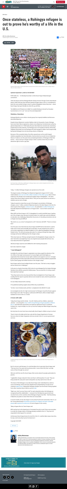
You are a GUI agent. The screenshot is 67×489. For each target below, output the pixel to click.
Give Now (61, 2)
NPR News (5, 14)
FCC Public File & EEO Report (29, 475)
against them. (19, 386)
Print (62, 37)
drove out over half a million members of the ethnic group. (33, 194)
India (35, 388)
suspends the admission (23, 403)
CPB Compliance (41, 475)
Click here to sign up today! (32, 463)
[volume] (7, 6)
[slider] (9, 6)
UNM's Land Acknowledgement (28, 478)
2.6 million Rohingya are (48, 206)
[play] (4, 6)
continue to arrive (29, 206)
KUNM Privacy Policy (42, 478)
